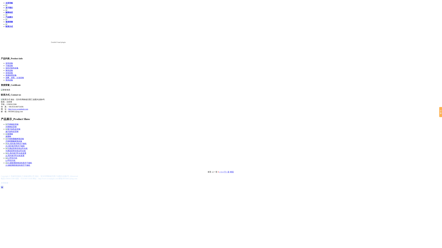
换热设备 (9, 70)
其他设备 (9, 80)
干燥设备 (9, 66)
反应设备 (9, 63)
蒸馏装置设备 (11, 75)
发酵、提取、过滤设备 (15, 78)
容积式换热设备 (12, 68)
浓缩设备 (9, 73)
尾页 (232, 172)
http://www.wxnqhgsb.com (18, 109)
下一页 (227, 172)
